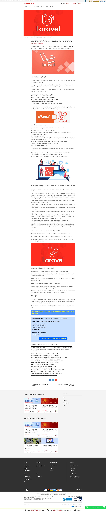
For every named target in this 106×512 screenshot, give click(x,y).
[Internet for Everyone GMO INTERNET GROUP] (96, 1)
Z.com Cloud (64, 299)
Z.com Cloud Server (27, 478)
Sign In (74, 3)
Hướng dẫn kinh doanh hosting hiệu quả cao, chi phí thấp (43, 366)
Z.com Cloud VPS (27, 476)
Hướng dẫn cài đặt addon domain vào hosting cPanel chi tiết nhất (45, 371)
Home (25, 37)
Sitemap (69, 496)
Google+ (56, 380)
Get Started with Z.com (74, 478)
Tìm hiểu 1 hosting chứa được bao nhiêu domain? (42, 101)
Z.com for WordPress (53, 465)
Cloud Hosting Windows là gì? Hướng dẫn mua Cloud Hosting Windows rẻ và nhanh (49, 357)
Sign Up (79, 3)
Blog (32, 37)
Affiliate (71, 470)
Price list (25, 468)
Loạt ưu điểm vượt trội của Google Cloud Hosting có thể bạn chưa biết (46, 373)
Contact (51, 6)
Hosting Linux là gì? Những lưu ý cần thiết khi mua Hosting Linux (45, 362)
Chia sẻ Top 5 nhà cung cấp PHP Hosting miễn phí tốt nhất (43, 95)
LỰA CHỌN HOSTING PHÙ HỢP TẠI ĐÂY (54, 338)
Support (42, 6)
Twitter (53, 380)
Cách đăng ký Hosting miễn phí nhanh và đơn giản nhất (43, 94)
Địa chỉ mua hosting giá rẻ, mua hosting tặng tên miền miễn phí (44, 99)
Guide (64, 405)
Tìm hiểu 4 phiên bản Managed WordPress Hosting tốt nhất (44, 375)
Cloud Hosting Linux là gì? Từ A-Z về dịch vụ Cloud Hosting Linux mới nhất (47, 369)
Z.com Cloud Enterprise (28, 479)
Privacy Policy (73, 496)
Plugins (51, 470)
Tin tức (28, 37)
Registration (26, 466)
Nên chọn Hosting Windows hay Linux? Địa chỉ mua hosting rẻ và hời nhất (47, 360)
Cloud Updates (66, 402)
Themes (51, 468)
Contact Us (72, 466)
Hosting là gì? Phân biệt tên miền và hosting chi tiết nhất (43, 97)
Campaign (65, 400)
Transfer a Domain (27, 470)
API (30, 6)
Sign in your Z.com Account (75, 476)
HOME (26, 6)
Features (51, 466)
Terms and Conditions (79, 496)
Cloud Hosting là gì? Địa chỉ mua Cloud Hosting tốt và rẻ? (43, 368)
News (47, 6)
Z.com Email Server (40, 466)
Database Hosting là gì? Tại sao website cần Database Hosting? (45, 355)
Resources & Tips (73, 465)
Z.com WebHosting (40, 465)
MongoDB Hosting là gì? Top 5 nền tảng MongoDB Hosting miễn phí (46, 359)
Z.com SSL (39, 476)
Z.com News (72, 468)
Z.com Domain (26, 465)
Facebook (50, 380)
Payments (79, 510)
